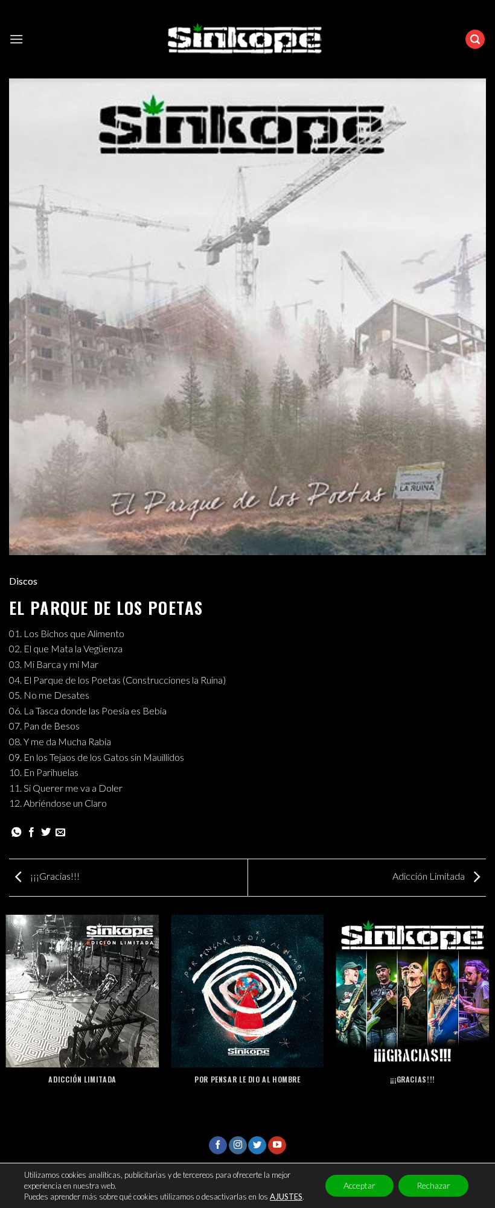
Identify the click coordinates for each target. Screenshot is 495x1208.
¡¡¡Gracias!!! (54, 876)
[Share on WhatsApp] (16, 832)
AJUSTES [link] (286, 1196)
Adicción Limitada (429, 876)
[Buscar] (475, 39)
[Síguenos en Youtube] (277, 1145)
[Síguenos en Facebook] (218, 1145)
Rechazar (433, 1185)
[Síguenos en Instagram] (238, 1145)
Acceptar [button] (359, 1185)
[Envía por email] (60, 832)
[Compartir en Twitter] (46, 832)
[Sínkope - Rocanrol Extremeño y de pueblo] (248, 39)
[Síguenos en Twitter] (257, 1145)
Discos (23, 581)
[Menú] (16, 39)
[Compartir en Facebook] (31, 832)
